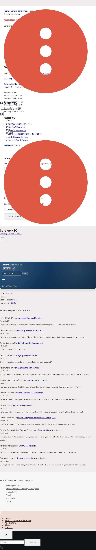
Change (6, 269)
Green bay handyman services (29, 330)
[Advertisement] (48, 242)
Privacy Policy (11, 492)
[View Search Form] (2, 114)
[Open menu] (2, 238)
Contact (10, 133)
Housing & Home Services (18, 123)
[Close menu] (0, 513)
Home (9, 120)
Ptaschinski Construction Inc (50, 430)
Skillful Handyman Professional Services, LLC (36, 417)
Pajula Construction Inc (37, 380)
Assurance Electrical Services (30, 318)
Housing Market (12, 485)
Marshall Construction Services (26, 368)
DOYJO (13, 303)
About (9, 130)
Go (25, 273)
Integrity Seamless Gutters (27, 355)
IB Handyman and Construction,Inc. (31, 458)
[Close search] (6, 535)
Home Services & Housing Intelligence (22, 488)
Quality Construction (27, 445)
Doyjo (29, 480)
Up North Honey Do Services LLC (28, 343)
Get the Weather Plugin (9, 286)
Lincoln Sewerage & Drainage (30, 392)
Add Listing (12, 126)
